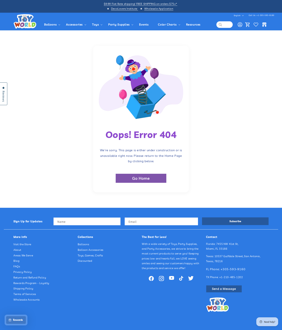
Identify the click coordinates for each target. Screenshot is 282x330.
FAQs (16, 266)
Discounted (85, 261)
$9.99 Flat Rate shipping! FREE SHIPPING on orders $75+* (140, 4)
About (17, 250)
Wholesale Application (158, 8)
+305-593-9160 (233, 269)
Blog (16, 261)
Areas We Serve (23, 255)
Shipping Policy (23, 288)
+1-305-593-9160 (265, 15)
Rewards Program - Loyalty (31, 283)
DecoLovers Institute (124, 8)
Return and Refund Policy (29, 277)
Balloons (83, 244)
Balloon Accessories (90, 250)
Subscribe (235, 221)
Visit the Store (22, 244)
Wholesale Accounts (26, 299)
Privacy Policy (22, 272)
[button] (53, 24)
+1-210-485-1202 (231, 277)
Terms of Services (24, 294)
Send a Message (224, 289)
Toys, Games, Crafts (90, 255)
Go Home (141, 178)
